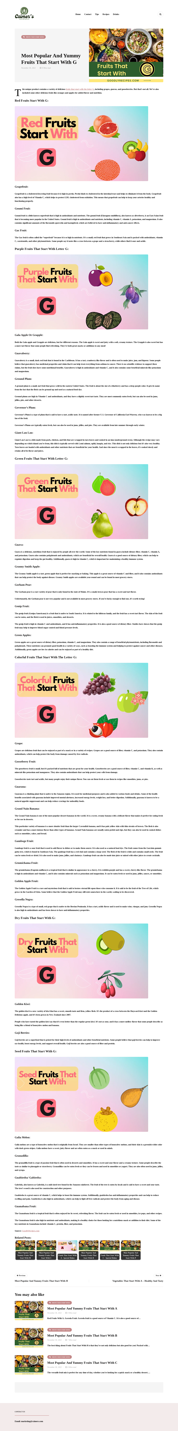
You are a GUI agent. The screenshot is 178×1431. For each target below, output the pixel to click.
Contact (87, 14)
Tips (97, 14)
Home (78, 14)
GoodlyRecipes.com (30, 1231)
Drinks (116, 14)
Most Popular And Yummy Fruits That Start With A (82, 1308)
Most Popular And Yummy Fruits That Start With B (82, 1335)
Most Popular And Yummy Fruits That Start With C (82, 1362)
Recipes (106, 14)
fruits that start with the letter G (80, 89)
